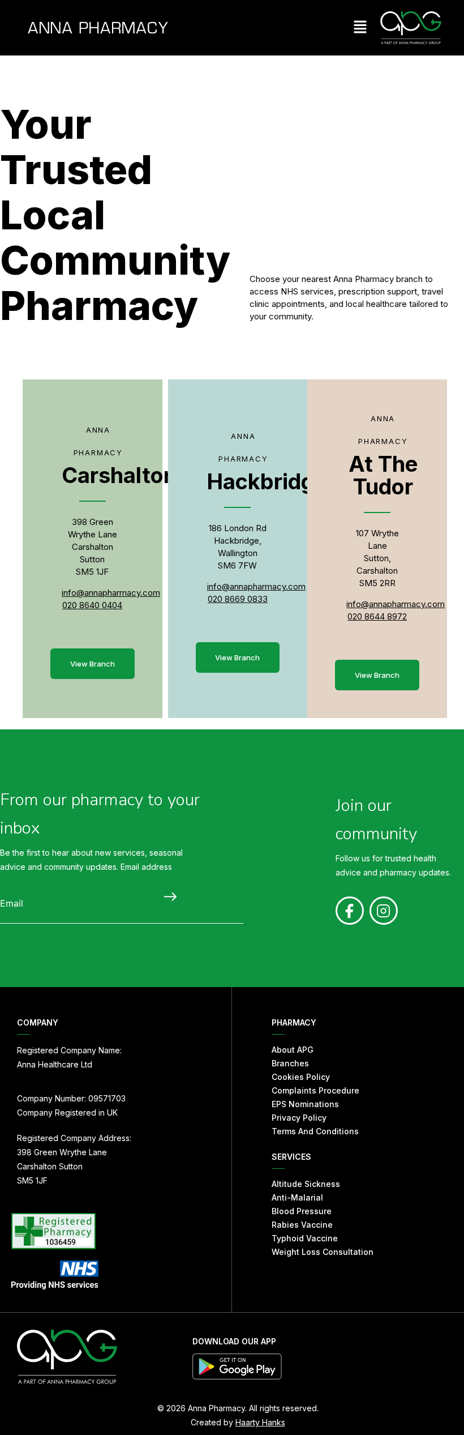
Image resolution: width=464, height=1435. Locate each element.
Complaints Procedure (315, 1090)
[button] (360, 27)
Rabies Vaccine (302, 1224)
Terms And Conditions (315, 1131)
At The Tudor (383, 461)
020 (355, 616)
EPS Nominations (305, 1104)
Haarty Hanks (260, 1422)
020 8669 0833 (238, 598)
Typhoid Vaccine (305, 1238)
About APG (292, 1049)
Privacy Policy (299, 1117)
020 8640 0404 (92, 605)
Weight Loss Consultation (322, 1252)
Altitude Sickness (306, 1184)
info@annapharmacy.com (111, 592)
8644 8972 (385, 616)
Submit (167, 896)
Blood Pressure (302, 1211)
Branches (290, 1063)
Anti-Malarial (297, 1197)
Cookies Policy (301, 1077)
